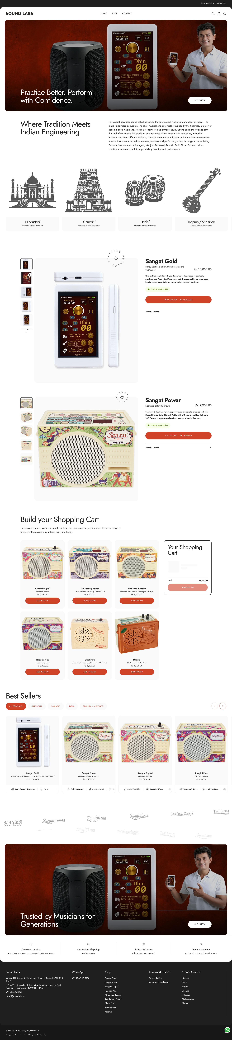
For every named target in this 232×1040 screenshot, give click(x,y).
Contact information (20, 1035)
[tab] (16, 706)
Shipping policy (41, 1035)
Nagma (108, 1011)
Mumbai (185, 978)
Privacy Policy (155, 978)
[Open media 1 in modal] (86, 320)
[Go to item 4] (26, 306)
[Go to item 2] (26, 278)
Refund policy (32, 1035)
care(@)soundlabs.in (15, 996)
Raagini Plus (110, 990)
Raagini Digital (111, 986)
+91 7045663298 (14, 992)
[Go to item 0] (26, 264)
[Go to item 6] (26, 334)
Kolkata (185, 986)
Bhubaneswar (188, 999)
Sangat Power (111, 982)
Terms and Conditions (159, 982)
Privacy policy (10, 1035)
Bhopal (185, 1003)
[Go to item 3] (26, 292)
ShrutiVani (109, 1003)
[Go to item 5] (26, 320)
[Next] (217, 197)
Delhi (184, 982)
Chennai (185, 990)
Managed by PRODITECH (30, 1031)
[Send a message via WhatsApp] (227, 1030)
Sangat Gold (110, 978)
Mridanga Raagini (113, 995)
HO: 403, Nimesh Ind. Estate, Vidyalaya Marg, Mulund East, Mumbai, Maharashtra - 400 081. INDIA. (33, 986)
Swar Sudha (110, 1007)
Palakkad (186, 995)
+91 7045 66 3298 (81, 978)
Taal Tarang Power (113, 999)
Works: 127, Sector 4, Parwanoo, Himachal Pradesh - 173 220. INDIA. (34, 979)
